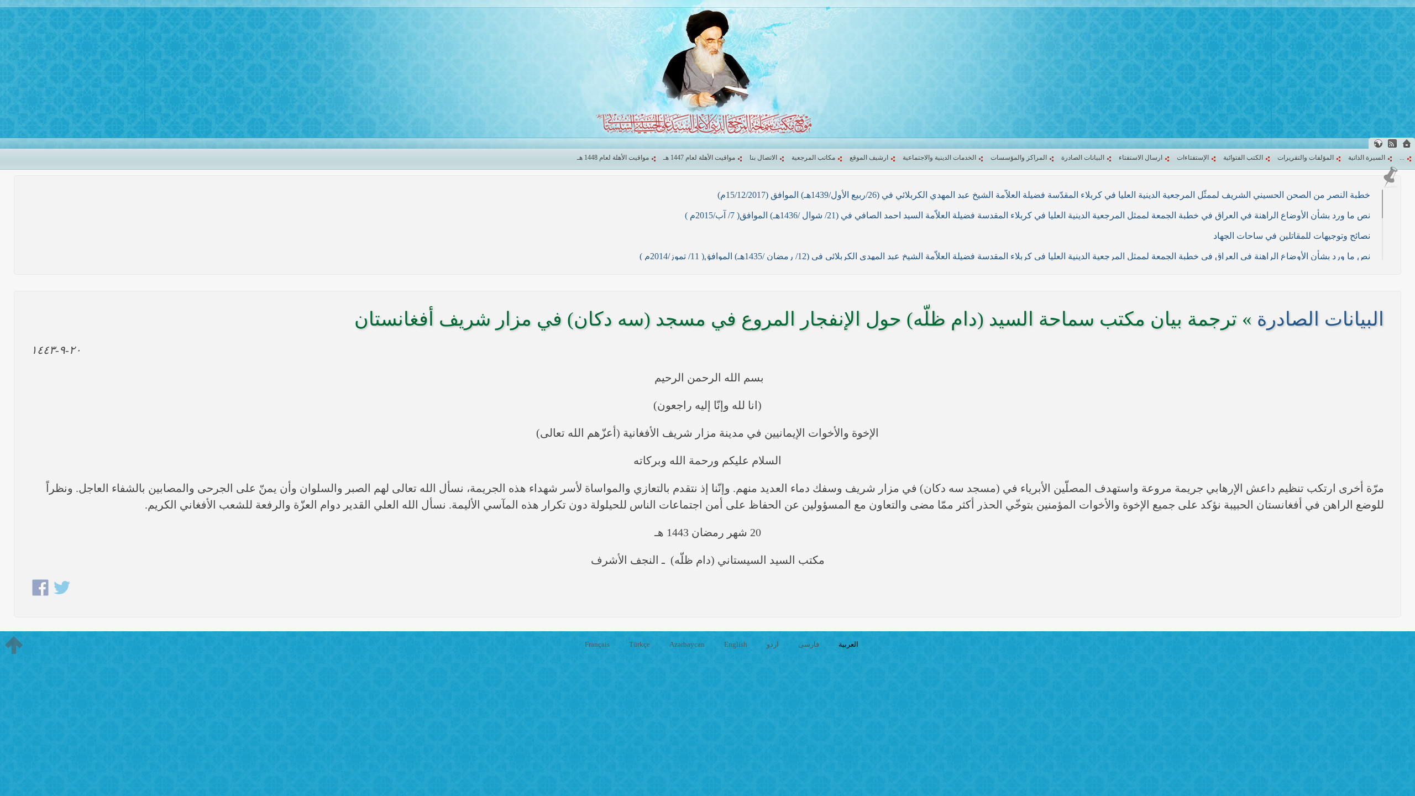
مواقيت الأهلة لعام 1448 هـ (613, 157)
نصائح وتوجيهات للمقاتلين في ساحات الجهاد (1291, 235)
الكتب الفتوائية (1243, 157)
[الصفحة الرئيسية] (1406, 143)
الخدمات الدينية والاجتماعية (939, 157)
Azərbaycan (687, 644)
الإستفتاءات (1193, 157)
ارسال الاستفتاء (1140, 157)
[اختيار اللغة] (1378, 143)
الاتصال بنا (763, 157)
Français (597, 644)
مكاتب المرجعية (813, 157)
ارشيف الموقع (869, 157)
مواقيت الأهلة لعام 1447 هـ (699, 157)
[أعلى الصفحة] (14, 645)
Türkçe (639, 644)
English (735, 644)
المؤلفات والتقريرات (1305, 157)
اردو (773, 644)
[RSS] (1392, 143)
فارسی (808, 644)
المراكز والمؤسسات (1018, 157)
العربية (848, 644)
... (1402, 157)
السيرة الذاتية (1366, 157)
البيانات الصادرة (1082, 157)
